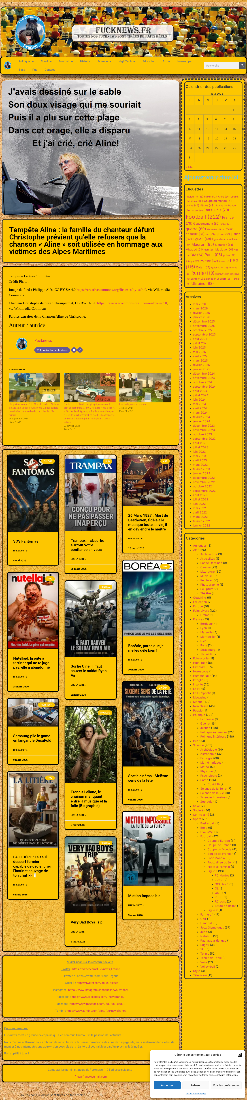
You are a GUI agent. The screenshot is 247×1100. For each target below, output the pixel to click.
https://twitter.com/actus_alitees (97, 983)
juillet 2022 (200, 499)
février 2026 (201, 313)
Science (102, 61)
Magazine (199, 697)
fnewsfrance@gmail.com (91, 1076)
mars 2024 (200, 412)
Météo (204, 767)
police (229, 255)
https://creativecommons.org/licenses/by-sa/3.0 (132, 303)
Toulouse (206, 654)
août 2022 (200, 495)
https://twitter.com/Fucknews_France (96, 969)
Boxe (203, 827)
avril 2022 (200, 512)
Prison (224, 261)
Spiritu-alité (201, 814)
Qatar (203, 267)
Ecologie (206, 758)
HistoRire (199, 667)
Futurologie (200, 658)
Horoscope (184, 61)
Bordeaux (206, 623)
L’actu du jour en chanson (132, 404)
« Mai (189, 167)
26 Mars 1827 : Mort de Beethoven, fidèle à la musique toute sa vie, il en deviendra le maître (148, 522)
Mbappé (194, 249)
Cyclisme (206, 832)
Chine (224, 196)
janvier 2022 (201, 525)
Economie (207, 719)
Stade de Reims (225, 906)
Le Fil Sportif (202, 693)
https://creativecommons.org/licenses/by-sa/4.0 (111, 290)
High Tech (125, 61)
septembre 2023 (204, 438)
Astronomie (208, 754)
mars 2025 (200, 360)
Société (198, 810)
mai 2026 (199, 304)
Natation (206, 936)
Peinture (206, 580)
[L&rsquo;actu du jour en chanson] (145, 388)
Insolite (198, 684)
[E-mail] (74, 350)
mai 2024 (199, 404)
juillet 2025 (200, 343)
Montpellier (208, 636)
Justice (205, 728)
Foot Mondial (216, 858)
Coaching (199, 597)
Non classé (200, 706)
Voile (203, 962)
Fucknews (43, 340)
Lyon (203, 628)
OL (217, 888)
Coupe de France (219, 845)
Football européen (220, 862)
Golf (203, 919)
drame (192, 205)
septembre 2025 (204, 334)
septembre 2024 (204, 386)
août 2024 (200, 391)
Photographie (209, 584)
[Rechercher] (242, 65)
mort (209, 249)
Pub (34, 69)
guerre (196, 229)
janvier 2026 (201, 317)
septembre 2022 (204, 490)
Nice (203, 641)
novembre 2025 (204, 326)
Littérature (207, 571)
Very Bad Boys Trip (87, 922)
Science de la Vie (212, 793)
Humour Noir (202, 676)
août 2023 (200, 443)
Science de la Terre (213, 788)
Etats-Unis (216, 210)
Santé (197, 278)
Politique (24, 61)
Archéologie (208, 749)
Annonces (199, 545)
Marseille (224, 245)
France (197, 619)
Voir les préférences (226, 1085)
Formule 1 (206, 914)
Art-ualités (207, 558)
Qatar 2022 (219, 267)
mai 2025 (199, 352)
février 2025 (201, 365)
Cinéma (205, 567)
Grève (225, 223)
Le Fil (196, 689)
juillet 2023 (200, 447)
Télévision (200, 975)
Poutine (209, 261)
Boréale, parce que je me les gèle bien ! (145, 648)
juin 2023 (199, 451)
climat (197, 200)
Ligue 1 (202, 239)
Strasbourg (208, 649)
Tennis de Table (211, 958)
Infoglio (198, 680)
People (198, 710)
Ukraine (202, 283)
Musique (224, 249)
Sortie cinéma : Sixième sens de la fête (148, 778)
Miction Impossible (144, 896)
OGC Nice (221, 884)
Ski (202, 949)
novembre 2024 (204, 378)
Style (196, 971)
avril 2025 (200, 356)
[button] (240, 1055)
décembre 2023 (204, 425)
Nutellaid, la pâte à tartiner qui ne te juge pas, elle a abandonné (31, 663)
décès (207, 205)
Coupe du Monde (219, 849)
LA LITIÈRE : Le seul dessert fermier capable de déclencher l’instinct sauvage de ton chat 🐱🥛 (32, 866)
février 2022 (201, 521)
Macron (202, 244)
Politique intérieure (213, 736)
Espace (197, 210)
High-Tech (200, 662)
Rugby (204, 945)
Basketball (207, 823)
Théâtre (205, 593)
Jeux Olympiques (217, 234)
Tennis (204, 953)
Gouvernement (206, 223)
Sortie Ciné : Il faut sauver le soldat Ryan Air (89, 671)
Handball (206, 923)
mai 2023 (199, 456)
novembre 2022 (204, 482)
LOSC (219, 880)
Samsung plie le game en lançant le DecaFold (32, 738)
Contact (50, 69)
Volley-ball (207, 966)
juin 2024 (199, 399)
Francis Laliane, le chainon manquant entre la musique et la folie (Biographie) (89, 799)
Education (148, 61)
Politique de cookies (196, 1093)
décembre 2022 (204, 477)
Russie (202, 273)
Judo (203, 932)
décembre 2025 (204, 321)
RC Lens (220, 901)
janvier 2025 (201, 369)
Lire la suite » (21, 550)
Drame (204, 615)
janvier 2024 (201, 421)
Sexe (22, 69)
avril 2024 (200, 408)
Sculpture (206, 589)
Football (64, 61)
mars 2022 (200, 517)
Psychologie (208, 775)
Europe (198, 606)
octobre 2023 (202, 434)
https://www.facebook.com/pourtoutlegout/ (98, 1004)
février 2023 (201, 469)
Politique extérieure (213, 732)
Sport (44, 61)
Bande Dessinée (211, 563)
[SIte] (80, 350)
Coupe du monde (218, 201)
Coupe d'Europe (219, 840)
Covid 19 (214, 784)
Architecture (208, 554)
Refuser (196, 1085)
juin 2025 (199, 347)
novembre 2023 (204, 430)
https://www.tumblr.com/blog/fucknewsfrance (96, 1010)
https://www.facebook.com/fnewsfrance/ (98, 997)
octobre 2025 (202, 330)
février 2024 (201, 417)
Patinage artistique (213, 940)
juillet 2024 (200, 395)
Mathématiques (210, 762)
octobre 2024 (202, 382)
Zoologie (206, 801)
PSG (218, 897)
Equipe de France (219, 853)
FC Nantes (222, 875)
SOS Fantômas (25, 541)
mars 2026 (200, 308)
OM (197, 255)
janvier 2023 (201, 473)
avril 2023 (200, 460)
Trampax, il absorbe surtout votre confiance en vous (87, 545)
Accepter (167, 1085)
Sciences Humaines (213, 797)
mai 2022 (199, 508)
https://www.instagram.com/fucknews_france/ (98, 990)
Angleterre (194, 196)
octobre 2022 (202, 486)
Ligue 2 (213, 910)
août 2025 (200, 339)
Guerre (205, 723)
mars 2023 (200, 464)
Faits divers (201, 610)
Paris (213, 254)
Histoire (85, 61)
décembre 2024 (204, 373)
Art (165, 61)
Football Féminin (219, 866)
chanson (210, 197)
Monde (198, 702)
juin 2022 (199, 504)
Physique (206, 771)
